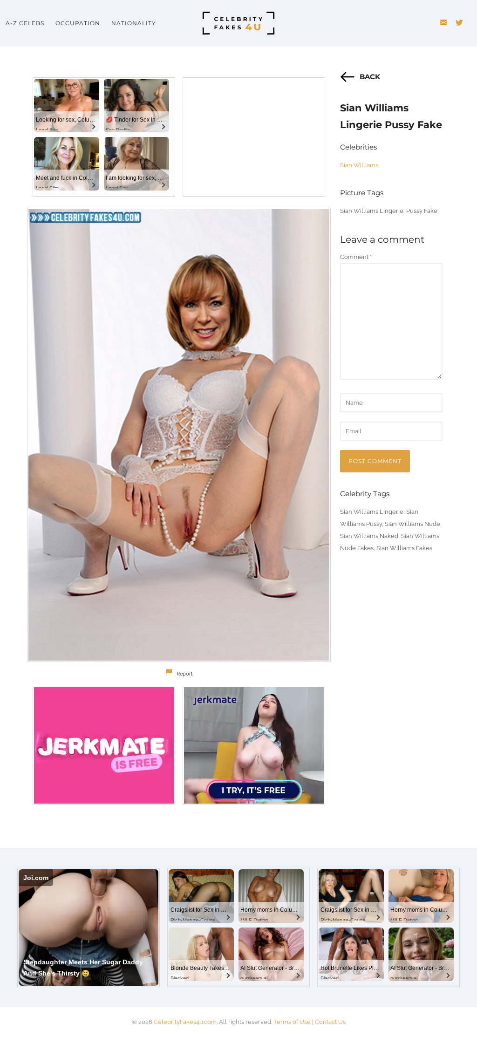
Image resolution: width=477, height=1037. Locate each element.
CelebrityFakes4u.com (185, 1021)
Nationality (133, 23)
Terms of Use (292, 1021)
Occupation (77, 23)
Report (185, 674)
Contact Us (330, 1021)
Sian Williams (359, 165)
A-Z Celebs (25, 23)
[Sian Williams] (179, 435)
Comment (356, 256)
